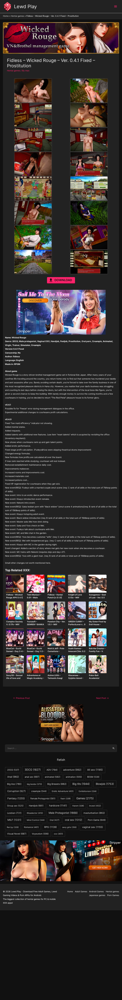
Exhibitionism (88, 791)
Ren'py (13, 827)
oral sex (73, 819)
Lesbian (14, 813)
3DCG (33, 769)
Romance (31, 827)
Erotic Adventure (62, 791)
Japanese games (97, 895)
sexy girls (69, 827)
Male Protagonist (63, 812)
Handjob (36, 805)
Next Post (102, 698)
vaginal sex (92, 827)
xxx (58, 834)
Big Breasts (57, 784)
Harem (78, 806)
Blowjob (105, 783)
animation (74, 777)
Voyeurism (40, 833)
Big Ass (14, 784)
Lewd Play (25, 6)
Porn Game (97, 820)
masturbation (94, 813)
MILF (14, 819)
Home (70, 891)
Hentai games (13, 70)
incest (95, 806)
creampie (39, 791)
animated (52, 777)
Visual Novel (16, 833)
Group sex (15, 805)
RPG (50, 827)
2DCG (13, 770)
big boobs (34, 784)
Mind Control (36, 820)
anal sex (32, 776)
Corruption (16, 791)
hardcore (58, 805)
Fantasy (16, 798)
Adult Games (81, 891)
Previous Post (21, 698)
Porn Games (113, 895)
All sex (95, 769)
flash (66, 798)
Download (63, 280)
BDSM (93, 777)
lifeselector (35, 813)
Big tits (81, 783)
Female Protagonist (42, 798)
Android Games (96, 891)
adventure (72, 769)
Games (85, 798)
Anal (13, 776)
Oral (54, 820)
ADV (52, 769)
